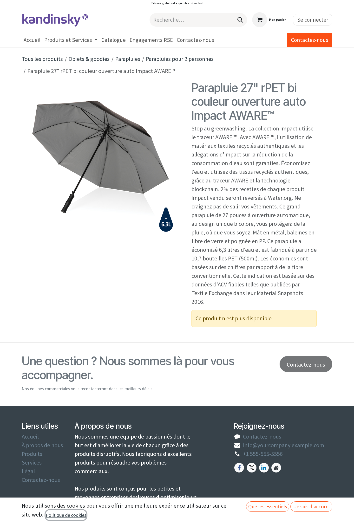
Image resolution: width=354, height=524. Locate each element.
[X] (251, 467)
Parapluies (127, 59)
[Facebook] (239, 467)
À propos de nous (42, 445)
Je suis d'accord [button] (311, 506)
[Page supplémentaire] (276, 467)
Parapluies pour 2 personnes (180, 59)
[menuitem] (32, 40)
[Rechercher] (240, 20)
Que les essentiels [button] (267, 506)
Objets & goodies (89, 59)
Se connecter (312, 19)
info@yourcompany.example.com (283, 445)
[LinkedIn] (264, 467)
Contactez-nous (309, 39)
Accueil (30, 436)
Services (32, 462)
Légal (28, 471)
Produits (32, 454)
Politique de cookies (66, 515)
